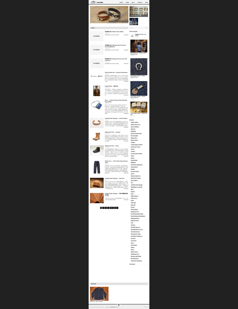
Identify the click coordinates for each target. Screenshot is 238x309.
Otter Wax (133, 202)
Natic (132, 193)
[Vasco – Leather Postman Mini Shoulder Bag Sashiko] (97, 105)
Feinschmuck (134, 167)
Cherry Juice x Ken (135, 147)
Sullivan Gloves (135, 220)
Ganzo (132, 173)
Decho (132, 155)
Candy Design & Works (136, 144)
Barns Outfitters (135, 126)
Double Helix (134, 160)
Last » (116, 207)
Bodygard (133, 131)
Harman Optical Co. (136, 176)
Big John (133, 129)
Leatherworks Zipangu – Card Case (114, 178)
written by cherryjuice (136, 260)
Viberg (132, 247)
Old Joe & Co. (134, 198)
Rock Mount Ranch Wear (137, 214)
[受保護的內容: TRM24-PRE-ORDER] (97, 36)
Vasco (132, 243)
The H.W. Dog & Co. (135, 227)
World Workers (135, 258)
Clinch (132, 149)
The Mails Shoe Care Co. (137, 229)
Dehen (132, 158)
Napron (133, 191)
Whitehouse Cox (135, 254)
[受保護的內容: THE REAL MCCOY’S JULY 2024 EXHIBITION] (97, 50)
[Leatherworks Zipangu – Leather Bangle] (97, 123)
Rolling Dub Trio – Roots (112, 146)
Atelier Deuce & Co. (135, 124)
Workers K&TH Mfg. (136, 256)
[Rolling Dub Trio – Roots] (97, 150)
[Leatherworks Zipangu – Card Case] (97, 183)
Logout (146, 307)
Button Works (134, 140)
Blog (133, 2)
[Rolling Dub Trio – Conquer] (97, 137)
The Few (133, 225)
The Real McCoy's (135, 231)
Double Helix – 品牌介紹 (111, 86)
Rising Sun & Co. (135, 211)
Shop (146, 2)
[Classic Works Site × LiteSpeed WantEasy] (97, 76)
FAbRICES (133, 162)
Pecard (132, 207)
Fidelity (133, 169)
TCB (132, 222)
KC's (132, 182)
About (121, 2)
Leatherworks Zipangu (136, 185)
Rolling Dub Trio (135, 218)
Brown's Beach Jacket (136, 133)
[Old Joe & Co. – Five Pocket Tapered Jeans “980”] (97, 167)
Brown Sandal (134, 135)
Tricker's (133, 238)
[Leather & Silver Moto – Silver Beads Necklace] (109, 15)
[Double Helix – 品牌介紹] (97, 91)
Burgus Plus (134, 138)
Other (132, 200)
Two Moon (133, 240)
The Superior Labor (136, 234)
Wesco (132, 249)
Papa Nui (133, 205)
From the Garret (135, 171)
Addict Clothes (134, 122)
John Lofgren (134, 180)
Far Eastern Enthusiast (136, 164)
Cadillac (133, 142)
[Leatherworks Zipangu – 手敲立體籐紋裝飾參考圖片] (97, 198)
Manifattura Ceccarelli (136, 187)
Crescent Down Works (136, 153)
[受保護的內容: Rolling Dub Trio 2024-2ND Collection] (97, 63)
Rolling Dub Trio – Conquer (112, 132)
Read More (126, 34)
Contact (139, 2)
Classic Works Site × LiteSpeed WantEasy (116, 72)
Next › (112, 207)
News (127, 2)
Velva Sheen (134, 245)
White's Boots (134, 252)
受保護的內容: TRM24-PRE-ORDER (114, 31)
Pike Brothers (134, 209)
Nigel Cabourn (134, 196)
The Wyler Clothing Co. (137, 236)
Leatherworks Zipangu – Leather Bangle (116, 118)
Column (133, 151)
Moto (132, 189)
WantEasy (113, 307)
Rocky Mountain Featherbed (138, 216)
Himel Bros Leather (136, 178)
